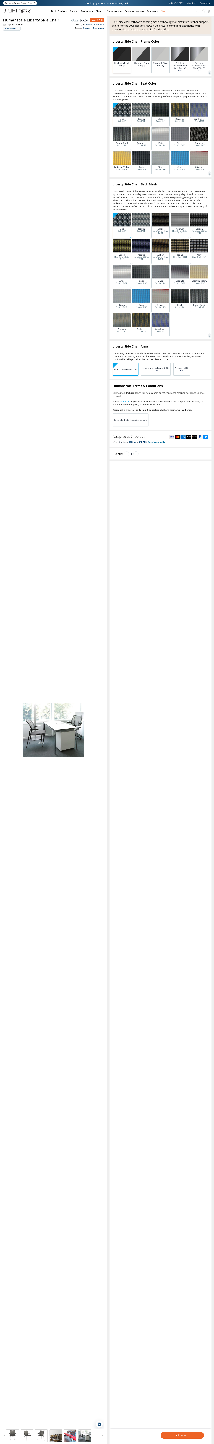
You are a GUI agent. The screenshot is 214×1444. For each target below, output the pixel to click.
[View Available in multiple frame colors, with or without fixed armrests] (12, 1435)
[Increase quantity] (135, 453)
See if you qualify (156, 442)
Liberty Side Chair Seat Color (134, 83)
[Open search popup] (197, 11)
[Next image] (102, 1436)
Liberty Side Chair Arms (131, 346)
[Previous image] (4, 1436)
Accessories (87, 11)
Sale (163, 11)
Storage (100, 11)
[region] (53, 1436)
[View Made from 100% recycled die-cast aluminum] (70, 1435)
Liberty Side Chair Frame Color (136, 41)
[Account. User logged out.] (203, 10)
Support (204, 3)
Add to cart (182, 1435)
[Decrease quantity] (126, 453)
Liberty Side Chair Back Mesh (135, 184)
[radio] (122, 60)
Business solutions (134, 11)
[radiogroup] (160, 60)
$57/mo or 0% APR (95, 24)
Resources (152, 11)
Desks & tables (59, 11)
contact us (125, 401)
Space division (114, 11)
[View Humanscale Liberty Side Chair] (84, 1435)
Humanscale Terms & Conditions (138, 386)
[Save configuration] (99, 1424)
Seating (74, 11)
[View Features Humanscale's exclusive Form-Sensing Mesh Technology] (56, 1435)
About (190, 3)
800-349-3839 (177, 3)
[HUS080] (209, 72)
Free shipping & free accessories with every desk (106, 3)
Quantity (118, 454)
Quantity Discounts (93, 28)
